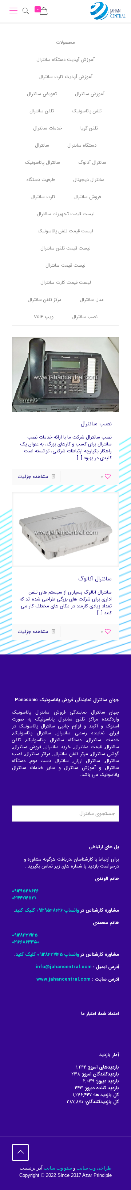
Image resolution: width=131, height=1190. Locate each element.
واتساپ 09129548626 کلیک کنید (47, 910)
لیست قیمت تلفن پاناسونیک (65, 231)
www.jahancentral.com (63, 979)
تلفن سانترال (41, 111)
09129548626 (25, 891)
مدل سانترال (92, 300)
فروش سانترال (87, 197)
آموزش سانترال (89, 94)
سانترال (42, 145)
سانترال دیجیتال (88, 179)
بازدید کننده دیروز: (101, 1088)
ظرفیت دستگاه (41, 179)
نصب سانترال (85, 317)
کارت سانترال (43, 197)
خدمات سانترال (47, 128)
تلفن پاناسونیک (87, 111)
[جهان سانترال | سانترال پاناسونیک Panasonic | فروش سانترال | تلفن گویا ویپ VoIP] (108, 11)
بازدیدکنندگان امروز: (99, 1074)
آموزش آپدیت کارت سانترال (65, 77)
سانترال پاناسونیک (42, 162)
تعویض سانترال (42, 94)
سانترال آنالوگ (92, 162)
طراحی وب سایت (93, 1168)
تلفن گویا (89, 128)
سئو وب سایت (58, 1168)
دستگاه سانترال (81, 145)
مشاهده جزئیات (32, 476)
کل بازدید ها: (105, 1095)
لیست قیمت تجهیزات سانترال (66, 214)
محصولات (65, 42)
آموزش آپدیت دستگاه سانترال (65, 59)
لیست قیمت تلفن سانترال (65, 248)
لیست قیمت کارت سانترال (65, 282)
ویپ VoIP (43, 317)
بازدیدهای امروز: (102, 1067)
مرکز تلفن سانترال (44, 300)
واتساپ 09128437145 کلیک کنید (47, 954)
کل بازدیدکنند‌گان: (101, 1102)
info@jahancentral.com (64, 967)
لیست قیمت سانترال (65, 265)
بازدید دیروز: (107, 1081)
